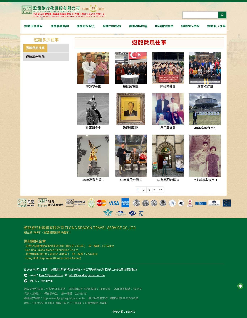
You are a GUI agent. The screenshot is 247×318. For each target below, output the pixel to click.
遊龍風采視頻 (35, 56)
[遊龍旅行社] (63, 11)
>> (160, 189)
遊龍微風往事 (35, 48)
